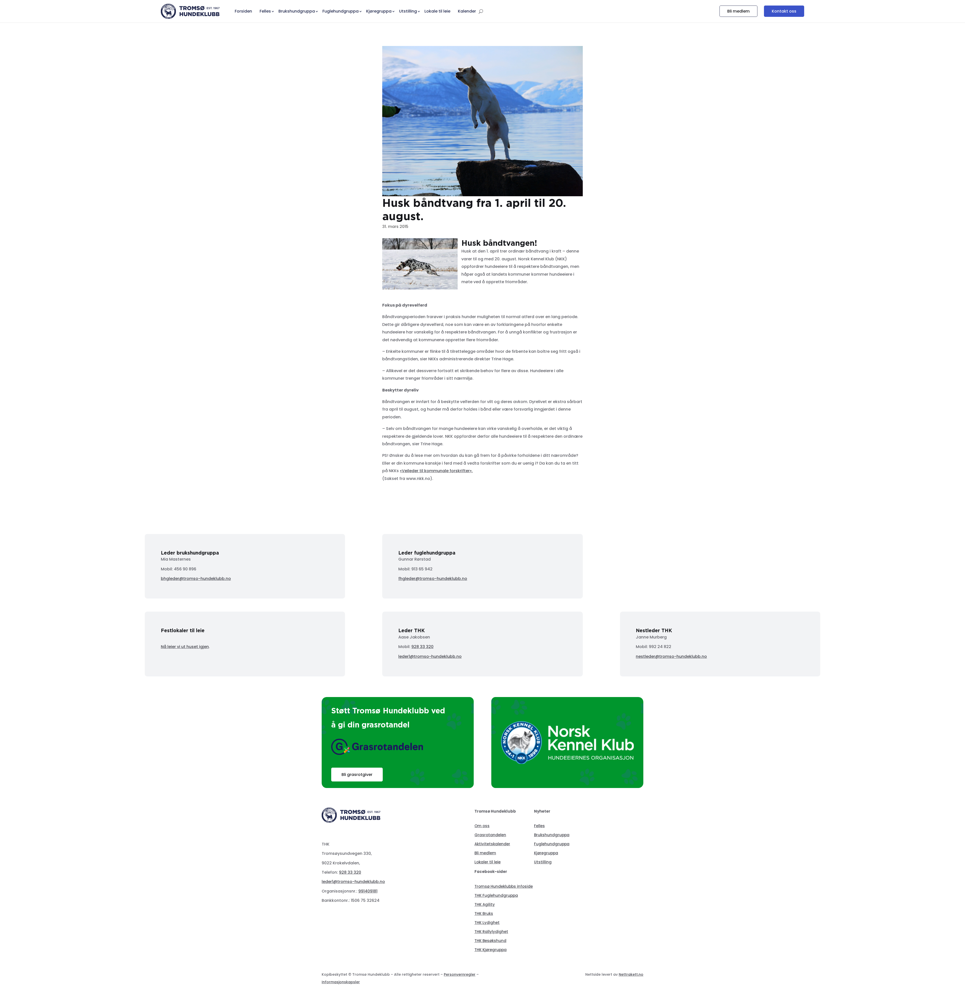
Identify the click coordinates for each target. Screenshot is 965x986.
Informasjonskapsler (341, 981)
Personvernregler (459, 974)
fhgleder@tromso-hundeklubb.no (432, 578)
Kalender (467, 11)
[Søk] (481, 11)
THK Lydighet (487, 922)
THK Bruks (483, 913)
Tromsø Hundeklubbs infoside (503, 886)
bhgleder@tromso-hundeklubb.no (196, 578)
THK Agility (484, 904)
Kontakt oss (784, 11)
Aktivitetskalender (492, 844)
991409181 (367, 891)
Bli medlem (738, 11)
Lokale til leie (437, 11)
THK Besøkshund (490, 940)
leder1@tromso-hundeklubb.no (430, 656)
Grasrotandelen (490, 834)
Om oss (482, 825)
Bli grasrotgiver (357, 774)
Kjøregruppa (546, 853)
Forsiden (243, 11)
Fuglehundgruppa (551, 844)
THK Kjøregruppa (490, 949)
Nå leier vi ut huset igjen (185, 647)
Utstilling (543, 862)
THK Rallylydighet (491, 931)
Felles (539, 825)
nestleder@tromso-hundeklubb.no (671, 656)
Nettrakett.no (631, 974)
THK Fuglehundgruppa (496, 895)
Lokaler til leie (487, 862)
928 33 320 (422, 647)
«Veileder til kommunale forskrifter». (436, 471)
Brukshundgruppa (551, 834)
